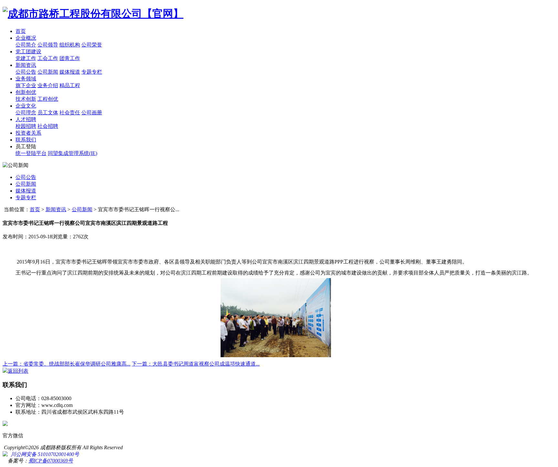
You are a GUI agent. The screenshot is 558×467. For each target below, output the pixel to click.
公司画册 (91, 112)
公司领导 (47, 44)
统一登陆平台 (31, 153)
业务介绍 (47, 85)
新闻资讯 (26, 65)
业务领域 (26, 78)
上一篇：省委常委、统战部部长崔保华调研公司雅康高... (66, 364)
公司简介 (26, 44)
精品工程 (69, 85)
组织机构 (69, 44)
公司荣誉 (91, 44)
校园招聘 (26, 126)
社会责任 (69, 112)
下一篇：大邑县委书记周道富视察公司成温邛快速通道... (196, 364)
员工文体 (47, 112)
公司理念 (26, 112)
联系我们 (26, 139)
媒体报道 (69, 72)
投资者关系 (28, 133)
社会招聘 (47, 126)
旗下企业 (26, 85)
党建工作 (26, 58)
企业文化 (26, 106)
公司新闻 (47, 72)
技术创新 (26, 99)
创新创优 (26, 92)
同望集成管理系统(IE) (72, 153)
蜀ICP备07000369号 (50, 460)
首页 (21, 31)
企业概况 (26, 38)
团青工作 (69, 58)
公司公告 (26, 72)
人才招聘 (26, 119)
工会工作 (47, 58)
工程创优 (47, 99)
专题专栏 (91, 72)
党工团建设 (28, 51)
